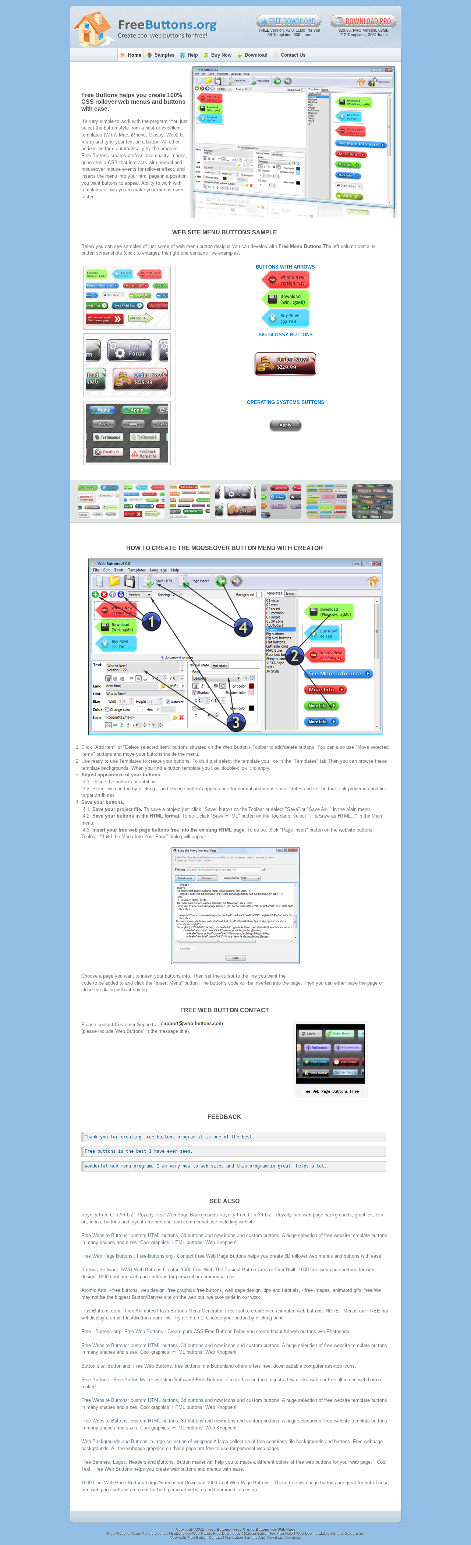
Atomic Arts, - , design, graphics (138, 1290)
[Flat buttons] (327, 501)
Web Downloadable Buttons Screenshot (330, 1533)
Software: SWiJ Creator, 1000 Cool (147, 1269)
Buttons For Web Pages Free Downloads (206, 1533)
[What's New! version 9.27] (285, 280)
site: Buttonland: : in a (146, 1366)
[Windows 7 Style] (372, 501)
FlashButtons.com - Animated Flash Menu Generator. (152, 1311)
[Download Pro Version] (363, 21)
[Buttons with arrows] (127, 298)
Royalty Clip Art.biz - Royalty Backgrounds (150, 1215)
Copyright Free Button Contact (196, 1537)
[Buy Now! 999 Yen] (285, 318)
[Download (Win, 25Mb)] (285, 299)
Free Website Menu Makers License (138, 1533)
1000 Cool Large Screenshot (132, 1482)
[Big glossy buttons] (127, 365)
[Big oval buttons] (281, 501)
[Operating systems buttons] (127, 433)
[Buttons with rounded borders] (98, 501)
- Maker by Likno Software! (137, 1379)
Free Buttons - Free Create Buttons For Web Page (251, 1529)
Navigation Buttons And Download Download (263, 1537)
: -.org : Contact (137, 1256)
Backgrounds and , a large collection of (146, 1441)
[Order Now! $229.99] (285, 364)
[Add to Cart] (190, 501)
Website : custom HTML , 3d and (147, 1235)
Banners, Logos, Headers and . (128, 1462)
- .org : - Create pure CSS (143, 1331)
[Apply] (285, 426)
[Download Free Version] (288, 21)
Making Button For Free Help (269, 1533)
